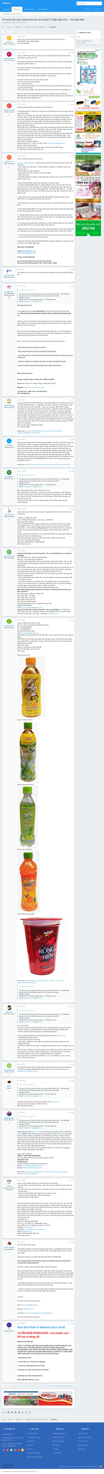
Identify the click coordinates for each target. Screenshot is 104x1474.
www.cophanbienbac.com (26, 253)
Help (89, 1466)
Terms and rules (72, 1466)
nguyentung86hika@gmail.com (31, 607)
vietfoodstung (9, 405)
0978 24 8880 (49, 1055)
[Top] (98, 1466)
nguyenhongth (9, 1070)
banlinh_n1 (9, 161)
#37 (72, 1180)
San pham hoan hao (84, 1437)
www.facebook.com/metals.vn (35, 1229)
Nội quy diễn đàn (58, 1441)
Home (94, 1466)
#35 (72, 1081)
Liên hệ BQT (57, 1453)
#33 (72, 1006)
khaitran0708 (9, 626)
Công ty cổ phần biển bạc (26, 163)
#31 (72, 550)
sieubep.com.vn (28, 1309)
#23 (72, 104)
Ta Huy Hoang (9, 1247)
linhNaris (9, 445)
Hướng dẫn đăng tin (59, 1433)
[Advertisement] (88, 267)
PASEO (60, 1131)
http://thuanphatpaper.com (32, 1168)
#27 (72, 400)
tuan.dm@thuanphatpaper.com (32, 1166)
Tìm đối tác (31, 1441)
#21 (72, 36)
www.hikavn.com (53, 613)
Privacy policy (82, 1466)
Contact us (62, 1466)
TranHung (9, 42)
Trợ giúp (55, 1449)
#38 (72, 1242)
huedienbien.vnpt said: (26, 290)
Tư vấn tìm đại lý (32, 1433)
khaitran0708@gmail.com (30, 633)
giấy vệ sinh (36, 1131)
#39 (72, 1324)
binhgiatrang (9, 275)
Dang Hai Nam (9, 1118)
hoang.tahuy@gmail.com (30, 1305)
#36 (72, 1112)
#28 (72, 439)
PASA (9, 1086)
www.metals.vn (28, 1227)
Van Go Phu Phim (83, 1441)
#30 (72, 509)
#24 (72, 156)
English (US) (8, 1466)
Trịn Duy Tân (9, 514)
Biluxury (9, 1012)
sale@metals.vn (27, 1231)
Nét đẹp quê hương (33, 1453)
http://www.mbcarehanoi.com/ (34, 387)
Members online (85, 32)
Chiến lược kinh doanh (34, 1457)
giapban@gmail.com (29, 251)
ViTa (9, 1329)
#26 (72, 286)
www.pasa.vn (55, 1102)
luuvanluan (9, 291)
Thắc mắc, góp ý (58, 1437)
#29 (72, 471)
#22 (72, 53)
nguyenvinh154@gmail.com (56, 143)
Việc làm (30, 1445)
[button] (35, 9)
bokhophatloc (9, 58)
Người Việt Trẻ (82, 1433)
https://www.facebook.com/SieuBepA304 (38, 1313)
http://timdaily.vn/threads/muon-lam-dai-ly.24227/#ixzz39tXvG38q (47, 464)
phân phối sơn (9, 556)
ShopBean (9, 476)
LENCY (19, 1133)
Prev (5, 32)
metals (9, 1186)
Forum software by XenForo (20, 1471)
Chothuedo (81, 1449)
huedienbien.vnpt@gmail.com (32, 301)
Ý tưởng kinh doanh (33, 1437)
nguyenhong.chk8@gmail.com (27, 1071)
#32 (72, 620)
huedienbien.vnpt (9, 22)
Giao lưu (30, 1449)
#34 (72, 1064)
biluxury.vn (61, 1035)
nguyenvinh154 (9, 110)
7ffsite (79, 37)
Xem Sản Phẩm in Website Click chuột (41, 1327)
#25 (72, 270)
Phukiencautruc (83, 1445)
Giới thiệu (56, 1445)
